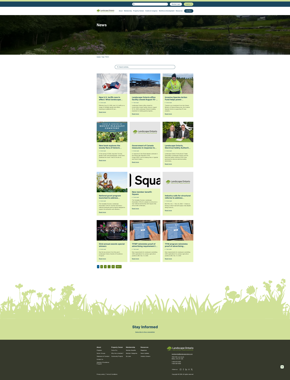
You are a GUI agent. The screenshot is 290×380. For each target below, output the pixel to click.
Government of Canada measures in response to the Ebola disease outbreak (144, 146)
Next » (119, 266)
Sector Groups (101, 353)
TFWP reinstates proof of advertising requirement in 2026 (144, 245)
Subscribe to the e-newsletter (145, 332)
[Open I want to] (191, 4)
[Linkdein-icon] (186, 369)
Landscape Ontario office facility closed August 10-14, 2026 (144, 98)
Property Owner (117, 347)
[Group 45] (192, 369)
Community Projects (117, 356)
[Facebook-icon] (183, 369)
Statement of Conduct (103, 356)
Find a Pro (114, 350)
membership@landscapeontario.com (182, 354)
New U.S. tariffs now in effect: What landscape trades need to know (110, 98)
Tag (103, 57)
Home (98, 57)
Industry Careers (145, 356)
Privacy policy (101, 374)
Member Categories (131, 353)
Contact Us (100, 359)
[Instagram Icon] (180, 369)
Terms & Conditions (111, 374)
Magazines (144, 350)
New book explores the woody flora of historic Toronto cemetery (109, 146)
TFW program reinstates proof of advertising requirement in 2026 (176, 245)
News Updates (145, 353)
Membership (130, 347)
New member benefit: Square (142, 193)
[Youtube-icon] (189, 369)
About (99, 347)
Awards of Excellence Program (103, 363)
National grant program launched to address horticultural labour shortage (110, 197)
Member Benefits (131, 350)
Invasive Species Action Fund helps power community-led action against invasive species (176, 98)
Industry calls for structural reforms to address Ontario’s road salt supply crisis (178, 197)
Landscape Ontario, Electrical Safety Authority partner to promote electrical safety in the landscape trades (177, 146)
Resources (144, 347)
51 (113, 266)
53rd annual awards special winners (112, 245)
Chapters (99, 350)
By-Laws (128, 356)
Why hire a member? (117, 353)
